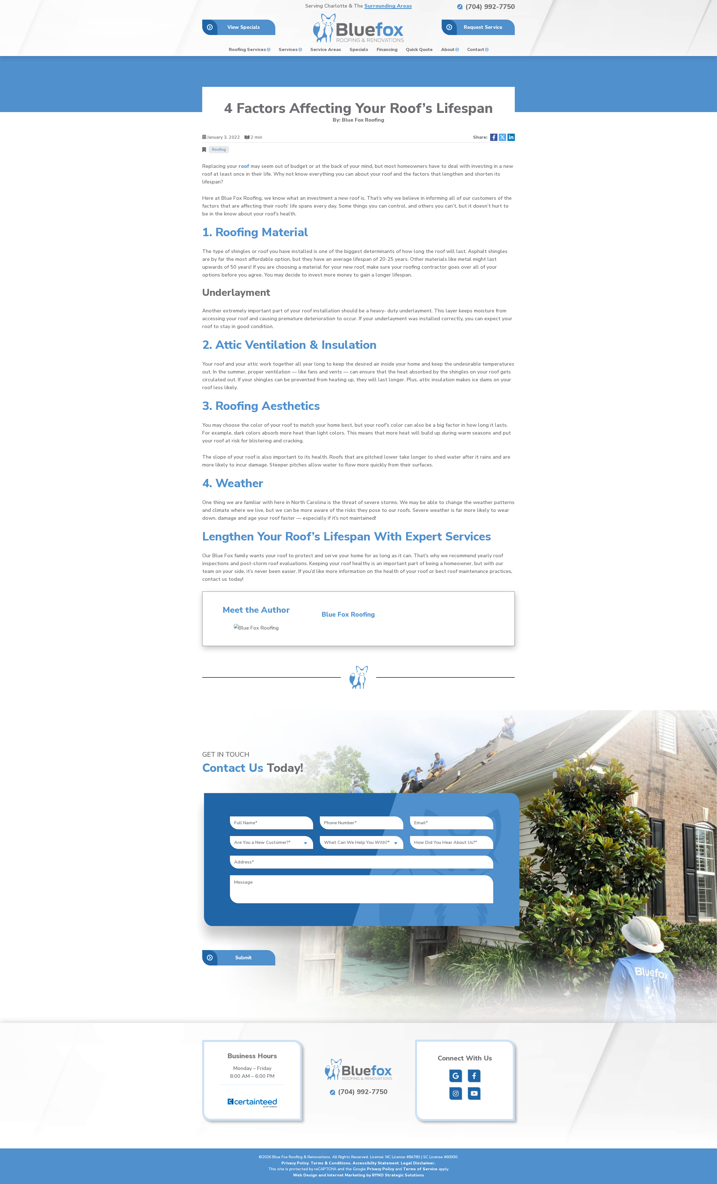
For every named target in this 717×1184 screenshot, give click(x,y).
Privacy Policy (295, 1163)
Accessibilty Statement (376, 1163)
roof (244, 166)
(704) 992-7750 (489, 6)
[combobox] (271, 842)
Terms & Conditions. (332, 1163)
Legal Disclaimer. (418, 1163)
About (448, 50)
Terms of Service (420, 1169)
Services (288, 50)
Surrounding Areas (388, 6)
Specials (359, 50)
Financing (387, 50)
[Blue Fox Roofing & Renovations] (358, 27)
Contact (475, 50)
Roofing (219, 149)
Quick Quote (419, 50)
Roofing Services (247, 50)
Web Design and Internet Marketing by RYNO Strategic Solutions (358, 1175)
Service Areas (325, 50)
